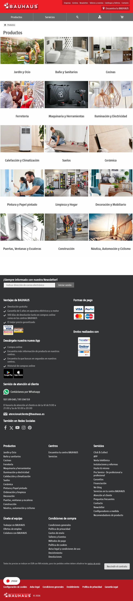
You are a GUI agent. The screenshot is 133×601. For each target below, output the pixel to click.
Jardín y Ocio (9, 452)
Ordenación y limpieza (14, 492)
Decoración (9, 495)
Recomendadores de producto (108, 515)
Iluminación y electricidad (16, 472)
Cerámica (8, 484)
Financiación (100, 483)
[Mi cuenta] (100, 17)
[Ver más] (84, 356)
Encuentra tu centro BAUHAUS (63, 452)
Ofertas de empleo (12, 528)
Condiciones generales (59, 524)
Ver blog (98, 487)
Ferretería (8, 464)
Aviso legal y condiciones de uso (64, 548)
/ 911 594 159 (23, 399)
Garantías (98, 479)
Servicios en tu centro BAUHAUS (109, 491)
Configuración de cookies (15, 586)
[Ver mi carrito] (122, 17)
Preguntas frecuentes (104, 499)
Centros (75, 3)
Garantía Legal (111, 586)
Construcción (9, 504)
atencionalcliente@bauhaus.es (26, 414)
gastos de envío (94, 563)
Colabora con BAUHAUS (15, 532)
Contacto (125, 3)
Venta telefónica (102, 460)
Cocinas (7, 460)
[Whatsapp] (22, 393)
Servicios (50, 17)
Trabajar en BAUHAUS (14, 524)
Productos (16, 17)
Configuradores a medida (106, 510)
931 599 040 (9, 399)
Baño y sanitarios (12, 456)
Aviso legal (35, 586)
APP (95, 456)
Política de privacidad (59, 528)
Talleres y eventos (96, 3)
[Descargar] (8, 377)
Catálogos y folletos (112, 3)
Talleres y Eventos (57, 536)
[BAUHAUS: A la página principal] (21, 5)
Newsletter (84, 3)
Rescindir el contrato (117, 566)
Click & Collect (101, 452)
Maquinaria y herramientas (17, 468)
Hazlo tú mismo (101, 468)
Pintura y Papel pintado (15, 488)
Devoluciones (55, 556)
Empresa (67, 3)
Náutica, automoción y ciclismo (19, 507)
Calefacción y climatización (16, 476)
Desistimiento (55, 552)
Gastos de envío (56, 532)
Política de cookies (57, 544)
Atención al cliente (103, 495)
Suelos (6, 480)
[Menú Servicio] (78, 17)
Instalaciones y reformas (106, 464)
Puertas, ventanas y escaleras (18, 499)
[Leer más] (84, 324)
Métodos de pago (57, 540)
